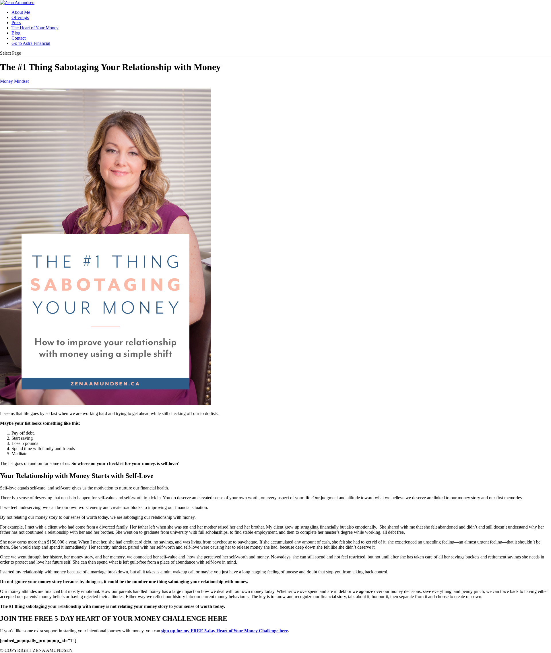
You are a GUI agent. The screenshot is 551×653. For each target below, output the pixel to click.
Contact (18, 38)
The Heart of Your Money (35, 27)
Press (16, 22)
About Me (20, 12)
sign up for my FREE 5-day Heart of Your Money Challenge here (224, 630)
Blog (15, 32)
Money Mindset (14, 81)
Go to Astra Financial (30, 43)
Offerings (20, 17)
